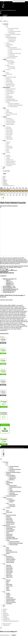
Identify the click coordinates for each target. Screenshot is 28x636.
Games (11, 51)
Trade (4, 182)
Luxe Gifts (8, 136)
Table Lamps (12, 66)
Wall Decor (12, 41)
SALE (4, 167)
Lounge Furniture (10, 122)
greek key (16, 266)
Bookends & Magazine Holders (13, 34)
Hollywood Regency (11, 161)
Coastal (8, 158)
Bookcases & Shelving (14, 103)
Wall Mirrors (12, 40)
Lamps (7, 65)
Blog (4, 177)
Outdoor (5, 116)
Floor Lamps (12, 68)
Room (4, 140)
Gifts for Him (9, 139)
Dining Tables (9, 96)
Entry (7, 144)
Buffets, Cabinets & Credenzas (16, 105)
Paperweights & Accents (11, 113)
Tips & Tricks (7, 292)
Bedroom (8, 141)
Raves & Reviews (14, 205)
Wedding (8, 156)
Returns (5, 179)
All (3, 168)
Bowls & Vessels (13, 47)
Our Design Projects (9, 289)
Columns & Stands (10, 91)
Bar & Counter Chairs (11, 77)
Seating (4, 75)
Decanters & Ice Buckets (15, 31)
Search (13, 635)
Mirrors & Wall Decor (11, 37)
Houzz (2, 336)
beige (1, 266)
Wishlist (5, 183)
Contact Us (5, 184)
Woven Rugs (9, 74)
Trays (10, 50)
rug (7, 267)
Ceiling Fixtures (10, 60)
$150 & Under (9, 131)
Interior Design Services (8, 185)
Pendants (11, 63)
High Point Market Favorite (13, 202)
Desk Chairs (9, 80)
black (4, 266)
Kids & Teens (9, 146)
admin (1, 205)
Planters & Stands (10, 124)
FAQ (4, 178)
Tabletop (8, 46)
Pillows (8, 43)
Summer (9, 283)
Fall (7, 280)
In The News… (7, 286)
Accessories (5, 23)
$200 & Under (9, 133)
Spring (8, 282)
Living (7, 149)
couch (9, 266)
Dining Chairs (9, 81)
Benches (8, 78)
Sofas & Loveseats (10, 85)
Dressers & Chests (13, 106)
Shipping (5, 180)
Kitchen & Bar (9, 147)
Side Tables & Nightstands (12, 100)
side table (11, 267)
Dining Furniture (10, 119)
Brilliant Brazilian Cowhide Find (7, 272)
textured (19, 267)
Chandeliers (12, 62)
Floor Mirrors (12, 38)
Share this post (4, 268)
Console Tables (9, 93)
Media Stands (9, 97)
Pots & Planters (9, 44)
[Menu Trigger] (3, 6)
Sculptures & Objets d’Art (15, 53)
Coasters (11, 29)
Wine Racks (12, 32)
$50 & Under (9, 128)
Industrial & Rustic (10, 162)
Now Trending (7, 287)
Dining (7, 143)
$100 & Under (9, 130)
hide (22, 266)
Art (7, 25)
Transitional (9, 165)
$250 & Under (9, 134)
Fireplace (8, 35)
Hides (7, 72)
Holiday (8, 155)
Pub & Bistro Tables (10, 99)
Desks (7, 94)
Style (4, 153)
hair (19, 266)
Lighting (4, 59)
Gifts (4, 125)
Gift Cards (8, 127)
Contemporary (9, 159)
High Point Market (4, 271)
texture (15, 267)
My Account (7, 623)
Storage (8, 102)
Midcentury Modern (11, 164)
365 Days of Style (8, 279)
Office (4, 108)
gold (13, 266)
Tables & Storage (6, 87)
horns (5, 267)
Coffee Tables (9, 90)
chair (7, 266)
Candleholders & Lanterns (15, 49)
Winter (8, 284)
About (4, 176)
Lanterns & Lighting (10, 121)
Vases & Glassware (13, 56)
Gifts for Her (9, 137)
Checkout (5, 15)
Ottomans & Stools (10, 84)
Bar (7, 26)
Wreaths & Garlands (10, 57)
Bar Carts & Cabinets (14, 28)
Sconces (8, 69)
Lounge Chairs (9, 82)
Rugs (4, 71)
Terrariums (12, 54)
